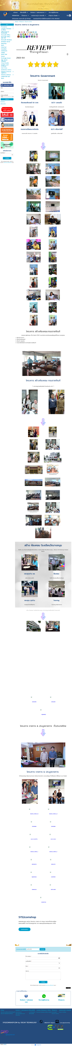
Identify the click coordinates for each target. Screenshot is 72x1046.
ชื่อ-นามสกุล (28, 956)
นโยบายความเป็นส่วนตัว (7, 162)
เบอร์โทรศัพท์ (29, 961)
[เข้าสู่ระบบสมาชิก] (70, 15)
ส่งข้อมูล (7, 158)
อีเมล (2, 88)
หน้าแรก (16, 21)
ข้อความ (27, 971)
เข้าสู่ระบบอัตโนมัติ (4, 95)
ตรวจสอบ (42, 949)
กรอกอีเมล (2, 153)
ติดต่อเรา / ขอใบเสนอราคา (26, 1001)
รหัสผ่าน (2, 91)
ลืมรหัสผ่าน (3, 102)
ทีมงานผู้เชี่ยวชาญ (44, 1000)
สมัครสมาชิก (3, 104)
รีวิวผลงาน (21, 21)
